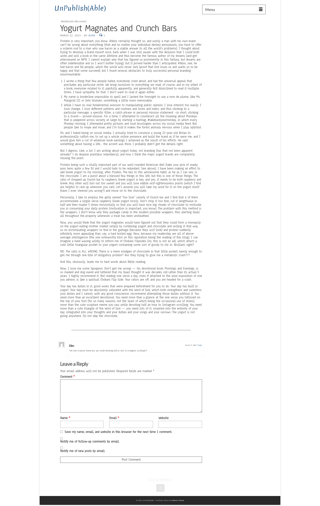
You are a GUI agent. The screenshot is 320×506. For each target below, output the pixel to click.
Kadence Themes (177, 500)
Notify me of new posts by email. (82, 451)
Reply (200, 345)
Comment (67, 377)
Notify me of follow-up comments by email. (89, 441)
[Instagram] (160, 488)
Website (164, 418)
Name (65, 418)
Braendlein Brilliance (73, 21)
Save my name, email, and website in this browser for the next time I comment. (118, 432)
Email (114, 418)
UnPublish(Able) (80, 8)
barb (92, 35)
